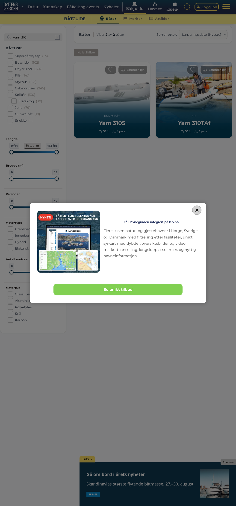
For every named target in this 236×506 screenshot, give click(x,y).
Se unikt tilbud (118, 289)
